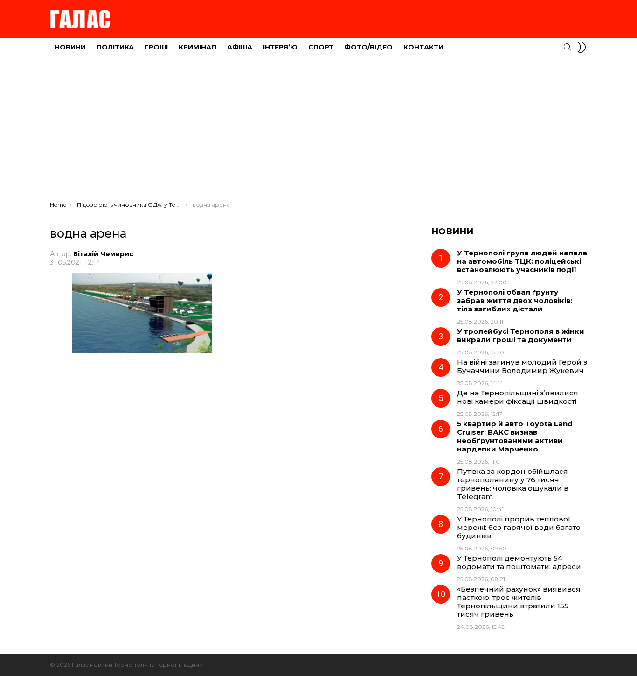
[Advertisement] (318, 131)
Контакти (423, 47)
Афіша (239, 47)
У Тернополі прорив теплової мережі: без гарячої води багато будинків (519, 527)
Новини (70, 47)
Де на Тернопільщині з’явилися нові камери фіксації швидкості (517, 397)
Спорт (320, 47)
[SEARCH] (567, 47)
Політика (115, 47)
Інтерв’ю (280, 47)
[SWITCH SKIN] (581, 47)
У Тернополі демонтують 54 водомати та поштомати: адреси (519, 562)
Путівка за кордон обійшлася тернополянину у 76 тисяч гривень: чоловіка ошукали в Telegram (512, 484)
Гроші (156, 47)
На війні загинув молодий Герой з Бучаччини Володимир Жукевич (522, 366)
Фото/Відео (368, 47)
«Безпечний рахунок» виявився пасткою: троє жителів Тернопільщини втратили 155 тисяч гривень (519, 601)
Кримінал (197, 47)
